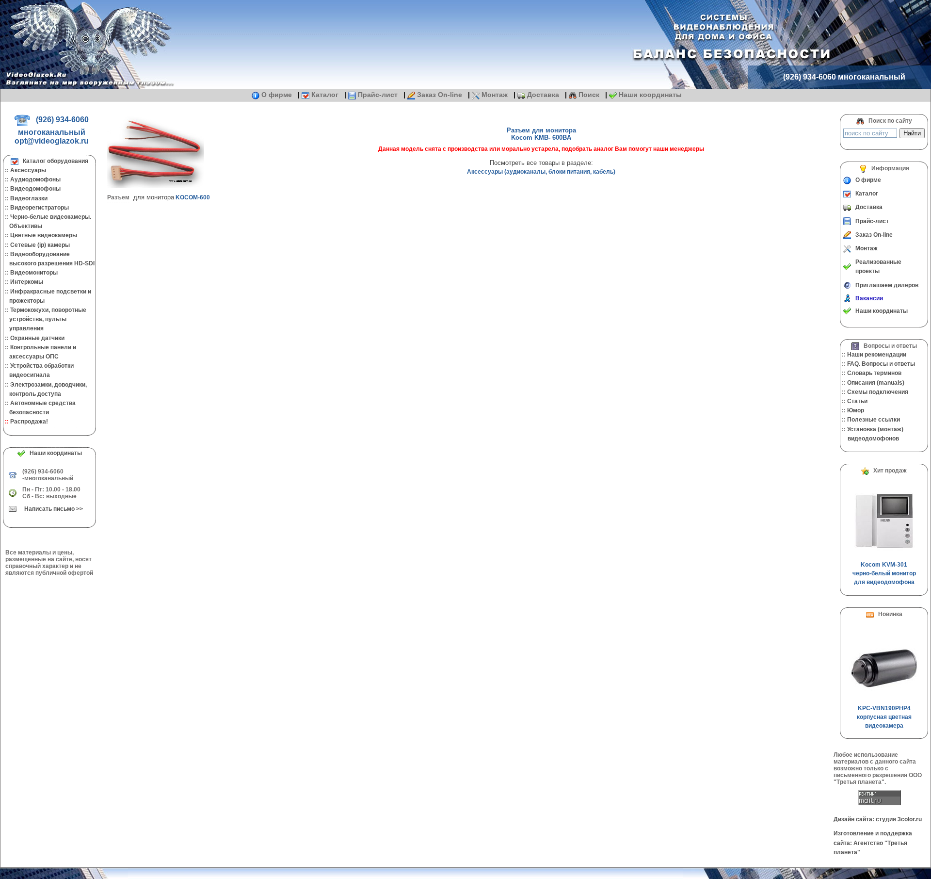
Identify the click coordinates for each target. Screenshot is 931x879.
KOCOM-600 (192, 197)
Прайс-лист (378, 94)
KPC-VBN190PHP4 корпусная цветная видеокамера (884, 717)
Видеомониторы (34, 272)
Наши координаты (649, 94)
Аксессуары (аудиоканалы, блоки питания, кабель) (541, 171)
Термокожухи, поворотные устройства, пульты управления (44, 319)
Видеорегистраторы (39, 207)
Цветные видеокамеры (43, 235)
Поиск (589, 94)
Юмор (855, 410)
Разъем (118, 197)
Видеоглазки (29, 198)
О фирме (276, 94)
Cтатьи (857, 401)
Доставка (543, 94)
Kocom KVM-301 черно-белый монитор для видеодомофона (884, 573)
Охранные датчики (37, 338)
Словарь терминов (874, 373)
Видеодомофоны (35, 188)
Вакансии (869, 298)
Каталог (324, 94)
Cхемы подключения (877, 392)
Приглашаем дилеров (886, 285)
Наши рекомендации (876, 354)
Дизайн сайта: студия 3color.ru (878, 819)
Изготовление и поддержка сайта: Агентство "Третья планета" (873, 842)
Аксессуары (28, 170)
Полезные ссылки (873, 419)
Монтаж (495, 94)
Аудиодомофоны (35, 179)
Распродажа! (29, 421)
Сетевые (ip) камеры (40, 245)
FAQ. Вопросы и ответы (881, 363)
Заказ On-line (439, 94)
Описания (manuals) (875, 382)
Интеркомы (26, 281)
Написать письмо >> (53, 508)
